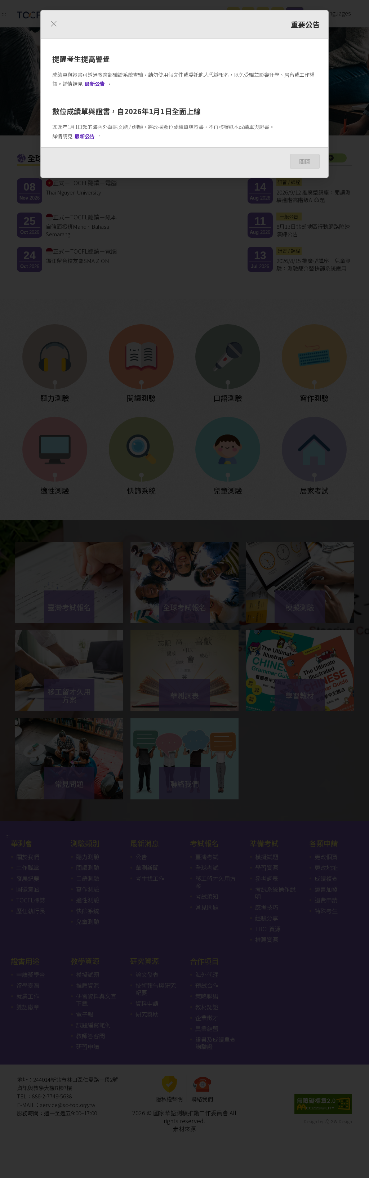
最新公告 (95, 83)
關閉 (305, 161)
